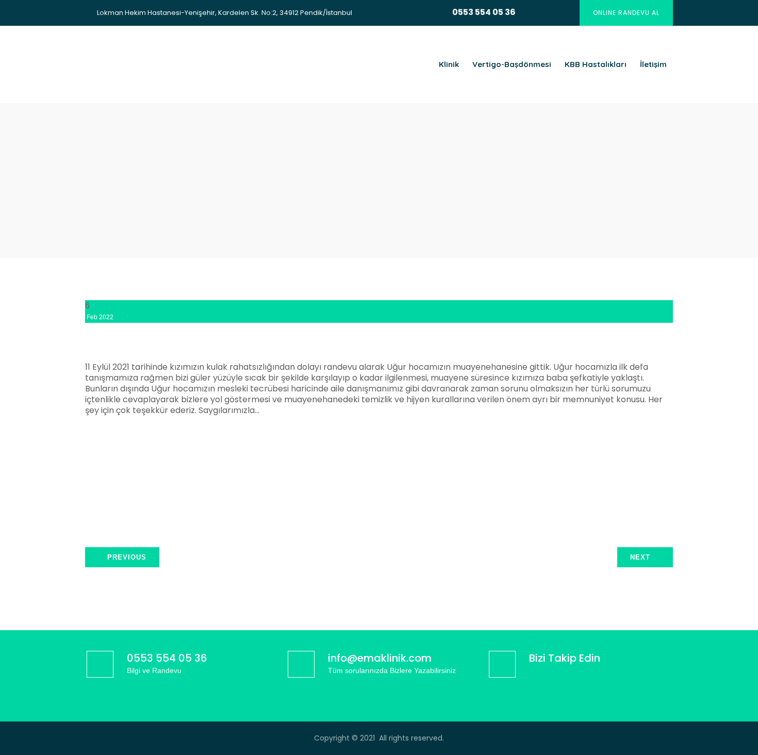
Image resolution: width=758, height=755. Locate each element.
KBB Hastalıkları (596, 64)
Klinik (449, 64)
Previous (126, 557)
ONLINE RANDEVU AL (626, 12)
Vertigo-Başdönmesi (511, 64)
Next (640, 557)
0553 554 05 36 (484, 12)
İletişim (653, 64)
